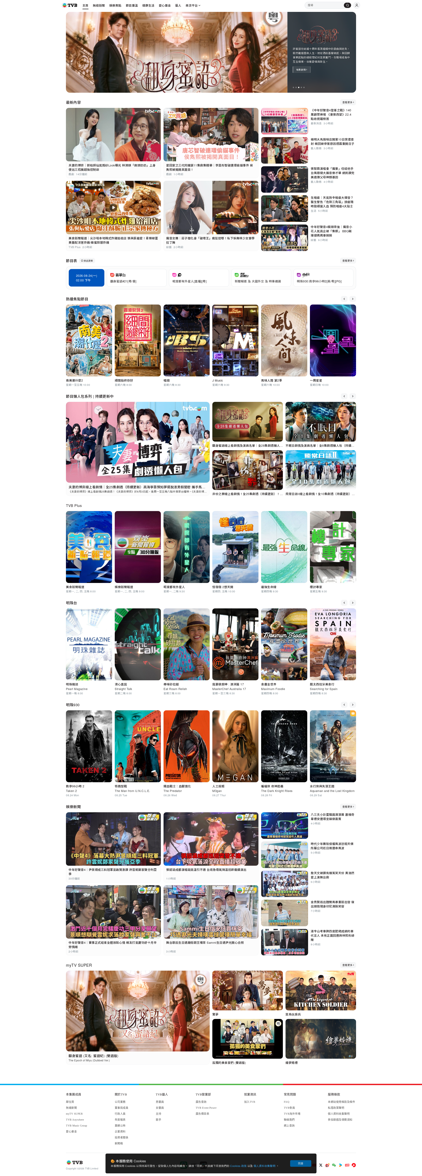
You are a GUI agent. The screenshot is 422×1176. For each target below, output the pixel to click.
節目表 (71, 260)
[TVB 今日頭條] (347, 1165)
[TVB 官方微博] (327, 1165)
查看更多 (347, 102)
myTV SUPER (79, 965)
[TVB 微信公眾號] (334, 1165)
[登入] (356, 5)
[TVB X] (320, 1165)
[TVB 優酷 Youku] (340, 1165)
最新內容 (73, 102)
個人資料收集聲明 (265, 1166)
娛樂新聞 (73, 806)
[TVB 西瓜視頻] (353, 1165)
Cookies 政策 (238, 1166)
